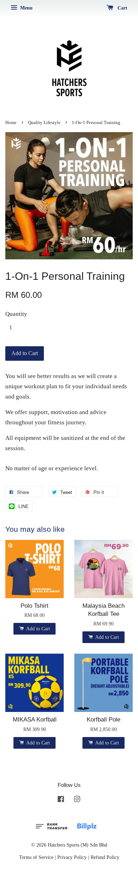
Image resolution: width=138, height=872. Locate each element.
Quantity (16, 314)
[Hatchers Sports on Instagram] (77, 800)
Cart (121, 8)
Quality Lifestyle (44, 122)
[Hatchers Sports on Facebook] (61, 800)
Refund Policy (105, 857)
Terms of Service (36, 857)
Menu (26, 8)
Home (11, 122)
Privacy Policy (72, 857)
